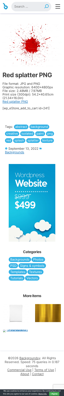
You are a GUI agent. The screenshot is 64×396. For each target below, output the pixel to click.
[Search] (46, 6)
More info (42, 394)
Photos (38, 259)
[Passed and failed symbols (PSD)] (16, 331)
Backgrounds (14, 152)
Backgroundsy (29, 358)
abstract (21, 127)
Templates (17, 272)
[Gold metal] (48, 313)
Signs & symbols (32, 266)
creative (12, 133)
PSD (13, 266)
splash (19, 140)
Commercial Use (19, 370)
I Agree (54, 394)
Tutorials (16, 278)
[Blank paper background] (16, 313)
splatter (33, 140)
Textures (35, 272)
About (24, 374)
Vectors (32, 278)
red (8, 140)
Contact (38, 374)
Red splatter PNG (15, 101)
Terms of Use (44, 370)
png (50, 133)
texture (47, 140)
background (39, 127)
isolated (27, 133)
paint (40, 133)
